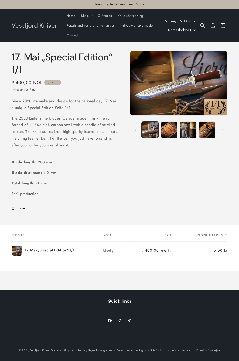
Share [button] (20, 208)
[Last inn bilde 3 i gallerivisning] (188, 129)
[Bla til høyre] (222, 130)
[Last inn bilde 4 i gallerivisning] (207, 129)
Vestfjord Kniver (40, 350)
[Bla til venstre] (135, 130)
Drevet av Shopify (62, 350)
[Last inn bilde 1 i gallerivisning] (150, 129)
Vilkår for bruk (157, 350)
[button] (86, 16)
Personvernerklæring (130, 350)
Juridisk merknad (181, 350)
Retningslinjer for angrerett (95, 350)
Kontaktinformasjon (208, 350)
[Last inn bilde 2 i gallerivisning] (169, 129)
